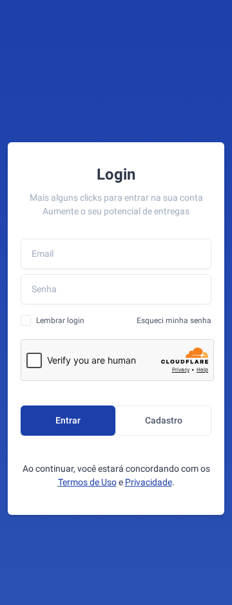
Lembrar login (60, 320)
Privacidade (148, 482)
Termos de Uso (87, 482)
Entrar (68, 420)
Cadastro (163, 420)
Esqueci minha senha (174, 320)
